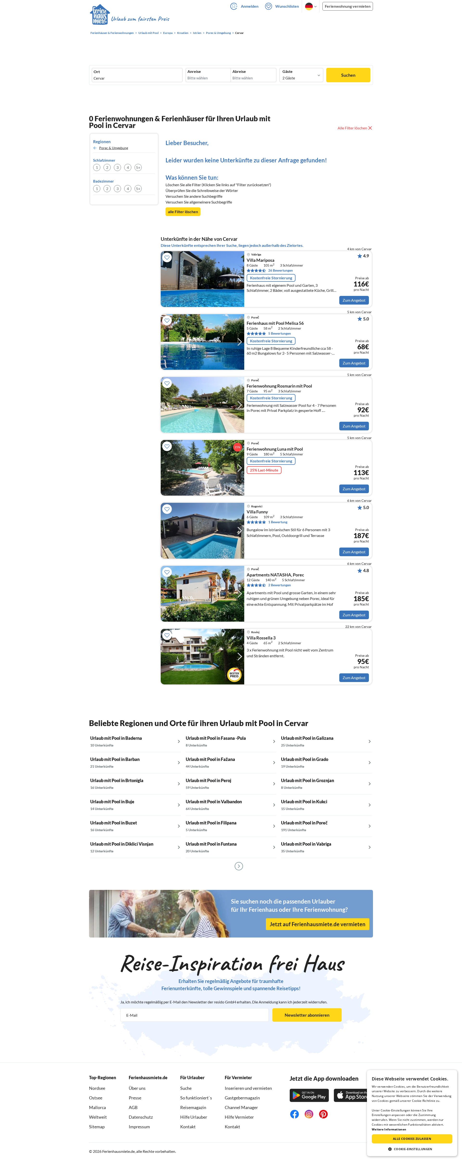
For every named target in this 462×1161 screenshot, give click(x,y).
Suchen (348, 75)
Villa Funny (257, 512)
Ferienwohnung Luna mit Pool (275, 449)
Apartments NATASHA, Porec (275, 575)
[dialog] (412, 1113)
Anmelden (249, 6)
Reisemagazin (193, 1107)
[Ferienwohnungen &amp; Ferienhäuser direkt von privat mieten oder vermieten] (129, 19)
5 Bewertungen (279, 333)
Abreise (239, 71)
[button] (412, 1149)
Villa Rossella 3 (261, 638)
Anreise (194, 71)
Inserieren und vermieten (248, 1088)
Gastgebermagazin (242, 1097)
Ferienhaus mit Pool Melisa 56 (275, 323)
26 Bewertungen (280, 270)
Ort (97, 72)
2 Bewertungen (279, 585)
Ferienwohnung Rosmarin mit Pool (279, 386)
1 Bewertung (277, 522)
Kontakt (188, 1126)
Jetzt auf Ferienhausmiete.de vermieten (318, 924)
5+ (138, 167)
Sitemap (97, 1126)
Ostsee (95, 1097)
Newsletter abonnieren (307, 1015)
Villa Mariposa (260, 260)
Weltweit (98, 1117)
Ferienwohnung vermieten (348, 6)
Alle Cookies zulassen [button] (412, 1139)
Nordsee (97, 1088)
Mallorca (97, 1107)
